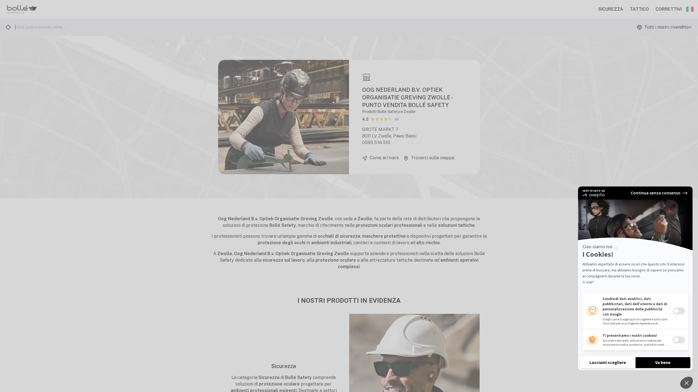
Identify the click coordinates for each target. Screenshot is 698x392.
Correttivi (668, 9)
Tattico (639, 9)
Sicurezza (610, 9)
